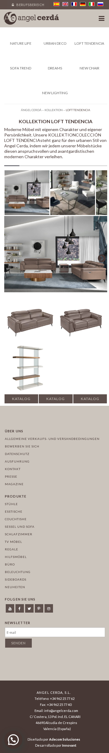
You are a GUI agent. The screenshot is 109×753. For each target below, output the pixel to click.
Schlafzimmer (18, 534)
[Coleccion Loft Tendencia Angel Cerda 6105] (27, 193)
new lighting (55, 93)
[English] (65, 4)
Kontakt (13, 469)
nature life (20, 43)
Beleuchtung (18, 572)
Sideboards (15, 579)
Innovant (69, 745)
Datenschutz (17, 454)
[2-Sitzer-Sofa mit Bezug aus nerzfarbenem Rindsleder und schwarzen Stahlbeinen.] (81, 311)
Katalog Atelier (90, 400)
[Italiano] (91, 4)
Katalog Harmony (55, 400)
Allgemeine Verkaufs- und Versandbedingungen (52, 439)
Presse (11, 476)
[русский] (100, 4)
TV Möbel (13, 541)
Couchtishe (16, 519)
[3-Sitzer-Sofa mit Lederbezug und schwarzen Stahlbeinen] (30, 311)
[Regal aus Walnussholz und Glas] (30, 365)
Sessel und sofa (20, 526)
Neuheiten (15, 587)
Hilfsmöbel (16, 557)
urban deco (55, 43)
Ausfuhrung (17, 461)
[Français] (74, 4)
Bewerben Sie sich (22, 446)
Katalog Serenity (21, 400)
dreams (55, 68)
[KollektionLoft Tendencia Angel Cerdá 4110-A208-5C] (72, 193)
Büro (10, 564)
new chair (89, 68)
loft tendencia (89, 43)
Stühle (11, 504)
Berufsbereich (30, 5)
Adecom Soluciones (64, 739)
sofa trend (20, 68)
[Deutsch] (83, 4)
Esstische (13, 511)
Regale (11, 549)
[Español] (56, 4)
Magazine (14, 484)
